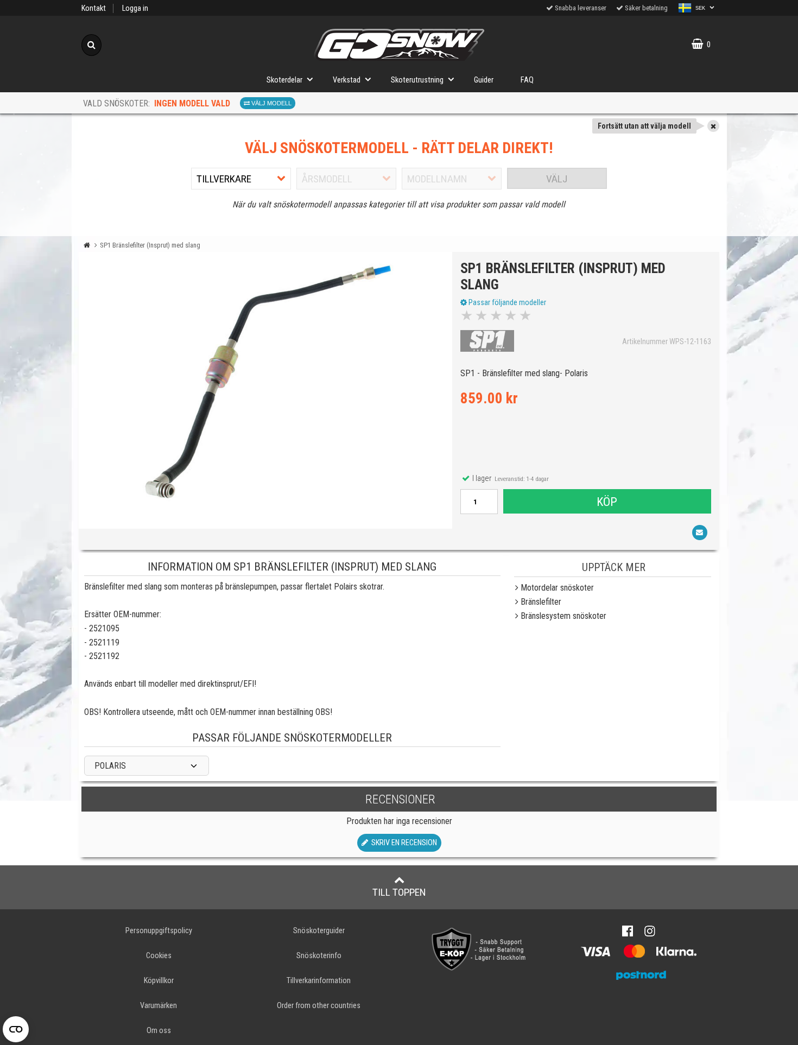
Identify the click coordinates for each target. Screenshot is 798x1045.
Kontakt (93, 8)
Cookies (159, 955)
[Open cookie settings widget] (16, 1029)
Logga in (135, 8)
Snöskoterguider (319, 930)
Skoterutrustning (417, 80)
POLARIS (110, 766)
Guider (483, 80)
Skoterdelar (284, 80)
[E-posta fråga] (699, 532)
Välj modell (271, 103)
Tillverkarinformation (319, 980)
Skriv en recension (402, 842)
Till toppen (399, 892)
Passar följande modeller (506, 302)
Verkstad (346, 80)
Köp (607, 502)
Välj (556, 179)
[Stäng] (713, 126)
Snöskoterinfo (318, 955)
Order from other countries (318, 1005)
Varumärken (158, 1005)
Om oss (159, 1030)
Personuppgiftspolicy (158, 930)
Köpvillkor (159, 980)
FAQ (527, 80)
